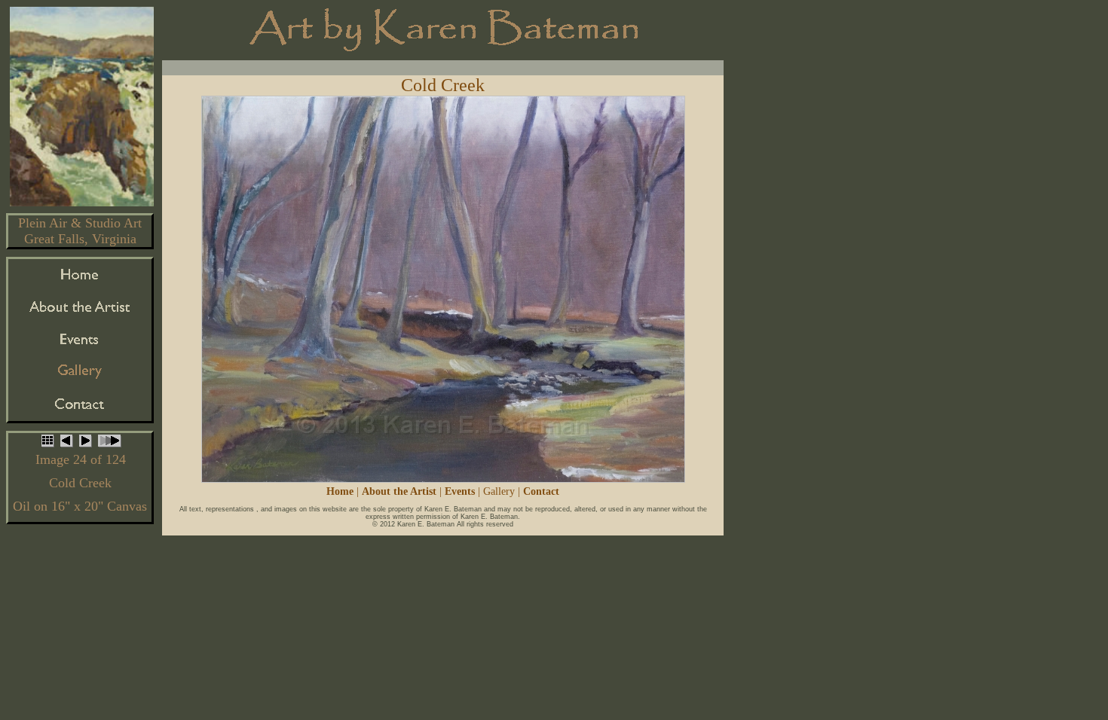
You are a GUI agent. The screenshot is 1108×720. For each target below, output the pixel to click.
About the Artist (399, 491)
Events (460, 491)
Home (340, 491)
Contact (541, 491)
